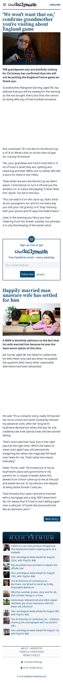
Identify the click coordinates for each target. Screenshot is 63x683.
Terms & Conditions (31, 651)
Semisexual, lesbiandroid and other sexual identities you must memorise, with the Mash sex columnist (34, 603)
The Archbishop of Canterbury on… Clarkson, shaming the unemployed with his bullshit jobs (35, 622)
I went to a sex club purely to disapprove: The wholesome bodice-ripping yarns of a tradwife (33, 549)
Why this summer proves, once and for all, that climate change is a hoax (34, 594)
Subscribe (27, 274)
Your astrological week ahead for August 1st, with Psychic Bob (35, 632)
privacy (40, 274)
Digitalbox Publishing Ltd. (35, 676)
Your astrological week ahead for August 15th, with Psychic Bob (33, 574)
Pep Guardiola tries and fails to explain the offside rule (34, 566)
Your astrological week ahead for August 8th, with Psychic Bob (35, 613)
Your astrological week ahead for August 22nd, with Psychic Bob (33, 559)
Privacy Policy (31, 655)
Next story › (52, 519)
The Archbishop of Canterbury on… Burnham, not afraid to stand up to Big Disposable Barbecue (32, 584)
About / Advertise (31, 648)
